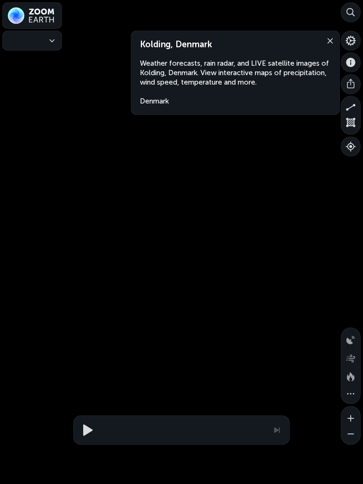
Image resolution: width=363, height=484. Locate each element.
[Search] (350, 12)
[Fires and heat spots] (350, 375)
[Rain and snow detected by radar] (350, 337)
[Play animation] (86, 430)
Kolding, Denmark (176, 44)
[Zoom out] (350, 434)
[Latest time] (276, 430)
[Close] (328, 40)
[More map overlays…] (350, 394)
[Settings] (350, 40)
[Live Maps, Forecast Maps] (32, 40)
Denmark (154, 101)
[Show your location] (350, 146)
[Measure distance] (350, 105)
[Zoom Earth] (32, 15)
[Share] (350, 84)
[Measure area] (350, 124)
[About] (350, 62)
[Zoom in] (350, 415)
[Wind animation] (350, 356)
